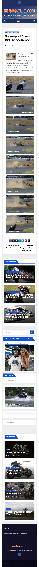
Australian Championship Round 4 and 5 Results (26, 248)
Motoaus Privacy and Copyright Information (15, 533)
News (8, 467)
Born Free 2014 (14, 493)
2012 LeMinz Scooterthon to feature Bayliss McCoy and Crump (19, 297)
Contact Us (6, 528)
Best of (9, 508)
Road (8, 449)
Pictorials (15, 490)
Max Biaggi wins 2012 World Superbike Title (18, 315)
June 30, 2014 (12, 496)
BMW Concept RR (15, 452)
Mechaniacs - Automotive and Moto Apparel (16, 344)
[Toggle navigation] (18, 21)
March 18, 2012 (13, 517)
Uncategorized (15, 467)
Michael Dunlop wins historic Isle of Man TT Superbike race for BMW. (19, 277)
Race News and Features (12, 32)
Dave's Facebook (9, 422)
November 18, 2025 (14, 455)
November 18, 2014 (14, 476)
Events (9, 490)
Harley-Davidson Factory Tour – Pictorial (19, 512)
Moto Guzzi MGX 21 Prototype (16, 471)
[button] (31, 21)
